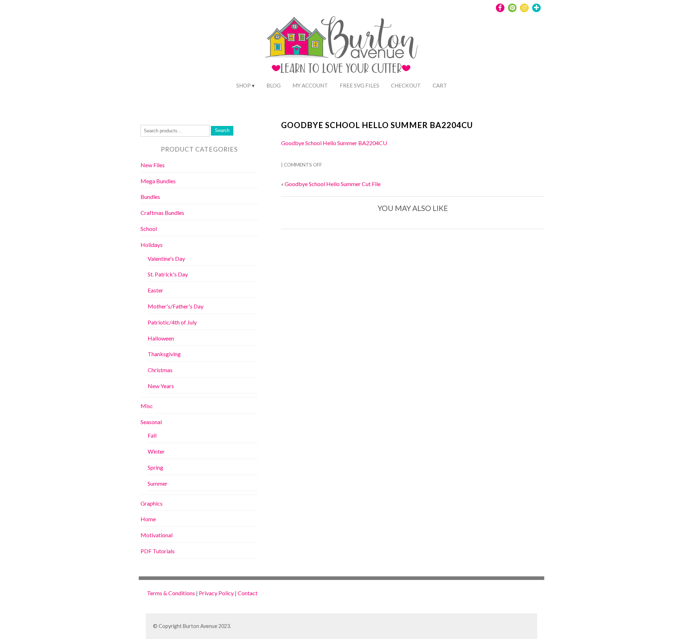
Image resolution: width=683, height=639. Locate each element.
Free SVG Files (359, 85)
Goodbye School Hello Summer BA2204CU (377, 125)
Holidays (152, 244)
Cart (440, 85)
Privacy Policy (216, 593)
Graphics (152, 503)
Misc (147, 405)
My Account (310, 85)
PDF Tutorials (158, 551)
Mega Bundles (158, 181)
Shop (243, 85)
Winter (156, 451)
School (149, 228)
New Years (161, 385)
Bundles (150, 196)
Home (148, 519)
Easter (155, 290)
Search (222, 130)
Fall (152, 435)
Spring (155, 467)
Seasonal (151, 421)
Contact (248, 593)
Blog (273, 85)
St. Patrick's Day (168, 274)
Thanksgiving (164, 353)
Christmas (160, 369)
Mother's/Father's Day (175, 306)
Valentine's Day (166, 258)
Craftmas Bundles (162, 212)
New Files (153, 165)
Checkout (406, 85)
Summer (158, 483)
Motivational (157, 535)
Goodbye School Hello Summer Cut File (333, 183)
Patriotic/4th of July (172, 322)
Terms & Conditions (171, 593)
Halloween (161, 338)
